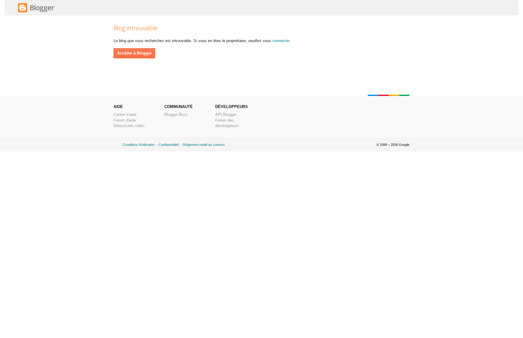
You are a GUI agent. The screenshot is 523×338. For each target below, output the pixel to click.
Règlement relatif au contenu (204, 144)
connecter (280, 40)
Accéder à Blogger (134, 53)
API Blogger (225, 114)
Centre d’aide (125, 114)
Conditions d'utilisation (139, 144)
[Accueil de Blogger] (36, 11)
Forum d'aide (124, 120)
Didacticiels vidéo (128, 125)
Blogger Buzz (176, 114)
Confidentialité (169, 144)
